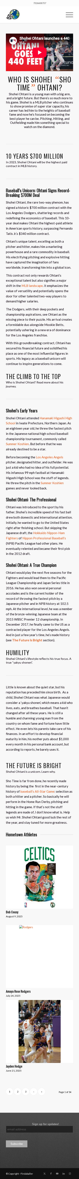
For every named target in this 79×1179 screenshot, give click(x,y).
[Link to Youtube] (57, 1173)
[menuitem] (67, 14)
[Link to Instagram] (70, 1173)
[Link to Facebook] (51, 1173)
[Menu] (67, 14)
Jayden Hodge (14, 1066)
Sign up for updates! (32, 1124)
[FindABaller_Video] (33, 14)
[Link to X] (45, 1173)
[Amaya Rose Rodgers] (39, 956)
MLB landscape (32, 286)
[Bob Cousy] (39, 877)
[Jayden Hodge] (39, 1031)
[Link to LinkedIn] (63, 1173)
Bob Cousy (12, 912)
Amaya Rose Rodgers (18, 991)
